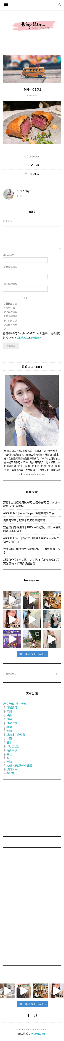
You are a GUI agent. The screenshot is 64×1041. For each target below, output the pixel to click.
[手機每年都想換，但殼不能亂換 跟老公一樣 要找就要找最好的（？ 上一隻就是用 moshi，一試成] (52, 619)
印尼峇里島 (13, 746)
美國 (9, 711)
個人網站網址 (10, 284)
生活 (9, 754)
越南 (9, 715)
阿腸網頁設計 (39, 1033)
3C (8, 757)
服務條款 (35, 337)
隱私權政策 (22, 337)
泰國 (9, 730)
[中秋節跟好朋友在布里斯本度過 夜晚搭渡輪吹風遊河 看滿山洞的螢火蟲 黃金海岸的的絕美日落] (52, 639)
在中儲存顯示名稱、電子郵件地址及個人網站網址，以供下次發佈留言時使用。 (10, 316)
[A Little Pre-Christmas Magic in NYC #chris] (52, 600)
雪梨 (9, 719)
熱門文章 (11, 769)
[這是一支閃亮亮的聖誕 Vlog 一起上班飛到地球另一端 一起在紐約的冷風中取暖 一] (32, 600)
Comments (32, 156)
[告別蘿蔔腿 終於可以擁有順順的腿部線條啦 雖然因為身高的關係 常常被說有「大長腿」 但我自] (32, 639)
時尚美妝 (11, 750)
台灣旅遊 (11, 722)
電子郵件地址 (10, 269)
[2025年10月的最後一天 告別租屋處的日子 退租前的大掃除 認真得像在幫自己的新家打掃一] (32, 619)
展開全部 (8, 703)
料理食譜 (11, 707)
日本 (9, 742)
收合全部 (21, 703)
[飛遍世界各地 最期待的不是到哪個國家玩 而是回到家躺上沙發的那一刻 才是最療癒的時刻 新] (12, 600)
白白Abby (33, 174)
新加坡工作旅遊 (15, 734)
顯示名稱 (8, 255)
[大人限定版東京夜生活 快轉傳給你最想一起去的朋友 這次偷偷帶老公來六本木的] (12, 639)
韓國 (9, 726)
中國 (9, 738)
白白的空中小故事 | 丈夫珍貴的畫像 (24, 520)
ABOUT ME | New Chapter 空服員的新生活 (28, 513)
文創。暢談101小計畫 (19, 765)
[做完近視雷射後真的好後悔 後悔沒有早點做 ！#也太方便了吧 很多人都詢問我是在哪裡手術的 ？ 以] (12, 619)
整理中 (10, 773)
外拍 (9, 761)
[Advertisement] (30, 809)
